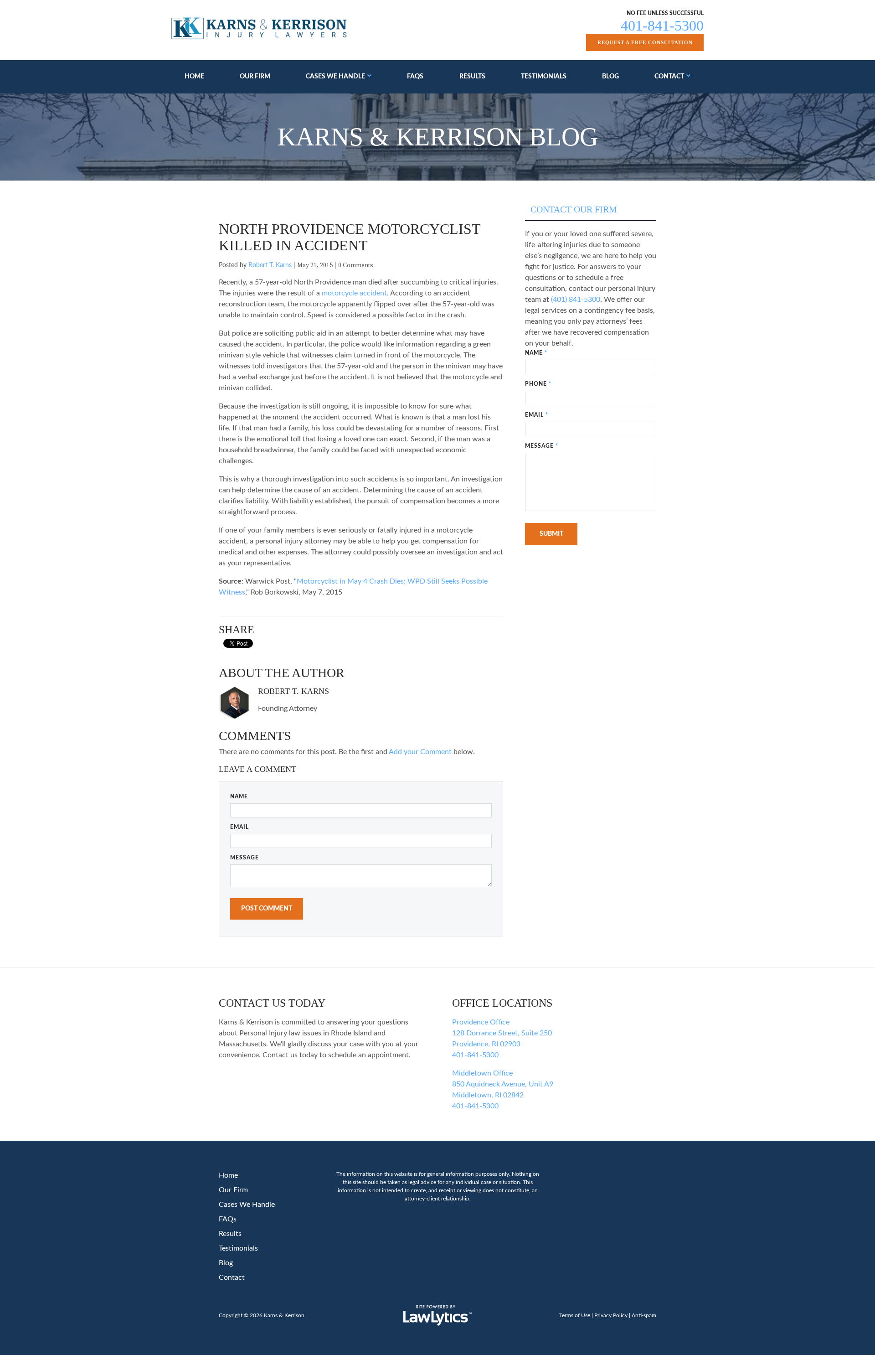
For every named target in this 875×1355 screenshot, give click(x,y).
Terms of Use (574, 1315)
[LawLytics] (437, 1315)
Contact (669, 76)
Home (194, 76)
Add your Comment (420, 751)
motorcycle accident (354, 293)
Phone (538, 384)
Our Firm (255, 76)
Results (472, 76)
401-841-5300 (662, 25)
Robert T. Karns (270, 265)
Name (239, 796)
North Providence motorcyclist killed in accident (349, 237)
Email (239, 827)
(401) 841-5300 (575, 299)
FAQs (415, 76)
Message (244, 857)
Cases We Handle (335, 76)
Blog (610, 76)
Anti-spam (644, 1315)
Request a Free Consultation (645, 42)
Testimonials (543, 76)
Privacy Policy (611, 1315)
